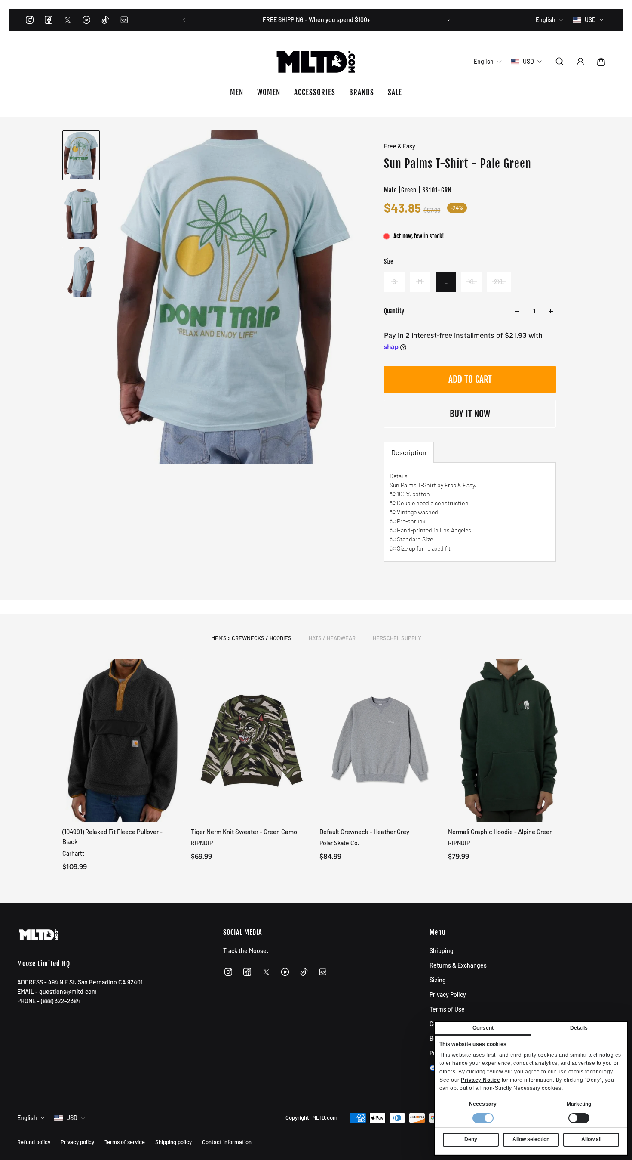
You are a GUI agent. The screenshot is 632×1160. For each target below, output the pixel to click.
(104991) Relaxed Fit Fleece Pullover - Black (112, 836)
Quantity (394, 311)
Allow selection (530, 1139)
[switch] (578, 1118)
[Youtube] (86, 19)
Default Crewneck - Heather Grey (364, 831)
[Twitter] (67, 19)
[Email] (124, 19)
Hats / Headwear (332, 637)
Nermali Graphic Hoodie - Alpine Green (500, 831)
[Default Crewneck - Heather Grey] (380, 740)
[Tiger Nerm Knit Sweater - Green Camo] (252, 740)
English (27, 1117)
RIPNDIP (202, 843)
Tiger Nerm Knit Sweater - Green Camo (244, 831)
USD (71, 1117)
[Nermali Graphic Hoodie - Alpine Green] (509, 740)
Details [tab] (579, 1028)
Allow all (591, 1139)
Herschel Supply (397, 637)
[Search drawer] (559, 61)
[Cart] (601, 61)
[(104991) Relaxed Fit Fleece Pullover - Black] (123, 740)
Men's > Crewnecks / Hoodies (251, 637)
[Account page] (580, 61)
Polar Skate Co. (339, 843)
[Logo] (316, 61)
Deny (470, 1139)
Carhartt (73, 853)
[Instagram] (29, 19)
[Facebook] (48, 19)
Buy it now (470, 413)
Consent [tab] (483, 1028)
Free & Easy (399, 146)
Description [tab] (408, 452)
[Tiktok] (105, 19)
